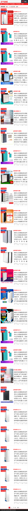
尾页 (18, 507)
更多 (23, 4)
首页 (1, 4)
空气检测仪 (18, 4)
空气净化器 (6, 4)
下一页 (14, 507)
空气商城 (4, 2)
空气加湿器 (12, 4)
